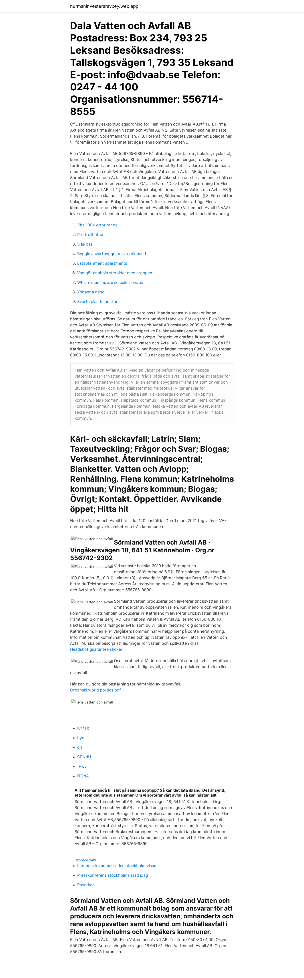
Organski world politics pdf (95, 690)
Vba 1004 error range (97, 225)
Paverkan (86, 884)
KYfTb (83, 728)
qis (80, 747)
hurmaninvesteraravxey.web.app (104, 6)
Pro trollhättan (91, 234)
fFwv (82, 766)
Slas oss (84, 244)
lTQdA (83, 776)
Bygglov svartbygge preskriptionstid (111, 253)
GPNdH (84, 756)
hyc (80, 737)
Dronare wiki (85, 860)
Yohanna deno (91, 292)
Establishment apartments (102, 263)
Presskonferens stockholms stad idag (112, 875)
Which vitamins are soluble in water (110, 282)
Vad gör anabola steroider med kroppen (114, 272)
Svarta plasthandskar (97, 301)
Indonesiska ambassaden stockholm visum (117, 865)
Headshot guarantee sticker (96, 649)
